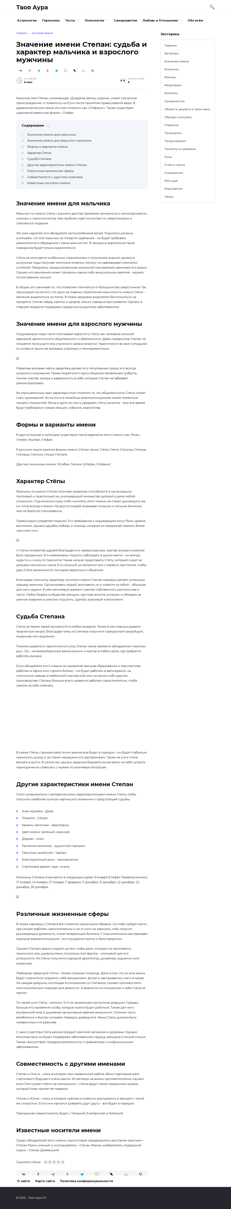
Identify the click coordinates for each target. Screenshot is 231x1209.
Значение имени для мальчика (51, 134)
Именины (171, 69)
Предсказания (175, 141)
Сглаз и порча (174, 165)
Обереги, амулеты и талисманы (187, 109)
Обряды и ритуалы (178, 117)
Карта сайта (45, 1181)
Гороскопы (51, 20)
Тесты (70, 20)
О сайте (23, 1181)
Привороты (173, 133)
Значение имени (176, 61)
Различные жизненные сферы (50, 171)
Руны (168, 157)
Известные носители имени (48, 183)
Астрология (27, 20)
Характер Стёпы (39, 153)
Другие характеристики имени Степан (57, 165)
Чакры (169, 196)
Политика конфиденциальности (86, 1181)
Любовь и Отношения (160, 20)
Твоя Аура (32, 7)
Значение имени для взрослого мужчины (59, 140)
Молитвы (171, 93)
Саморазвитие (125, 20)
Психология (94, 20)
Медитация (172, 85)
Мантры (170, 77)
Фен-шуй (171, 180)
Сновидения (173, 172)
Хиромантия (173, 188)
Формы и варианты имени (47, 146)
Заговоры (171, 53)
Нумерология (174, 101)
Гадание (170, 45)
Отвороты (171, 125)
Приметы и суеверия (180, 149)
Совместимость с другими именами (55, 177)
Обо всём (195, 20)
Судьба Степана (39, 159)
